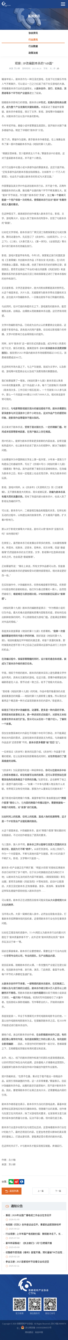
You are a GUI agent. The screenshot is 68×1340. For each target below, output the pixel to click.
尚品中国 (39, 1332)
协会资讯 (33, 33)
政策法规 (33, 53)
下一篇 (58, 1191)
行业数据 (33, 46)
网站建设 (29, 1332)
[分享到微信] (11, 1181)
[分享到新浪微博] (16, 1181)
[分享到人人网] (21, 1181)
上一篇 (41, 1191)
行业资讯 (33, 39)
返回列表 (14, 1191)
